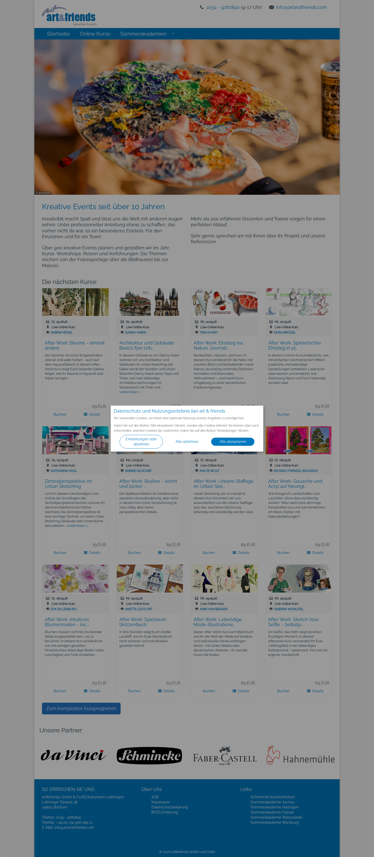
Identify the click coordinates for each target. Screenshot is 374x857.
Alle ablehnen (187, 442)
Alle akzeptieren (233, 442)
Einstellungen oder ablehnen (141, 441)
